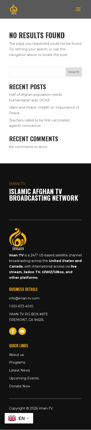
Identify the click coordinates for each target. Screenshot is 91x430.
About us (16, 355)
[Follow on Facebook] (13, 331)
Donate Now (19, 386)
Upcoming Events (24, 378)
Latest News (19, 370)
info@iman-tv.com (24, 298)
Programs (17, 362)
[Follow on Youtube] (22, 331)
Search (73, 72)
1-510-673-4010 (21, 306)
